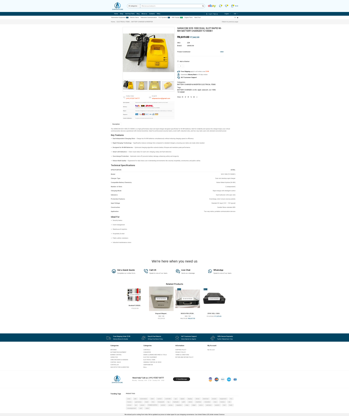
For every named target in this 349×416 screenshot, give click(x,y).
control (160, 398)
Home (113, 22)
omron (129, 405)
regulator (179, 405)
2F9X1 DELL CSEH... (214, 313)
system (217, 405)
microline (207, 402)
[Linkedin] (237, 17)
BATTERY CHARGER (184, 90)
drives (197, 398)
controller (168, 398)
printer (163, 405)
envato (214, 398)
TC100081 (181, 92)
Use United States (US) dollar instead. (207, 414)
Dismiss (221, 414)
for (231, 398)
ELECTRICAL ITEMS (123, 22)
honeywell (161, 402)
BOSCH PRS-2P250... (188, 313)
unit (141, 408)
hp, (168, 402)
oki (229, 402)
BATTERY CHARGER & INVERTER (142, 22)
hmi (153, 402)
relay (186, 405)
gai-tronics (138, 402)
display (190, 398)
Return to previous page (230, 22)
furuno (129, 402)
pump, (171, 405)
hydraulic (175, 402)
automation (143, 398)
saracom (205, 90)
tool (224, 405)
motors (222, 402)
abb (135, 398)
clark (152, 398)
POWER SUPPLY (152, 405)
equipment (223, 398)
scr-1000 (212, 90)
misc (215, 402)
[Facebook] (235, 17)
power (142, 405)
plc (136, 405)
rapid (199, 90)
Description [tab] (116, 124)
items (190, 402)
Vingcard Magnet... (161, 313)
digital (182, 398)
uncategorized (131, 408)
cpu (176, 398)
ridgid (193, 405)
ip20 (183, 402)
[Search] (203, 6)
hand (146, 402)
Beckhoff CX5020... (135, 305)
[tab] (116, 124)
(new (128, 398)
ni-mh (194, 90)
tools (230, 405)
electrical (205, 398)
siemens (208, 405)
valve (147, 408)
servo (200, 405)
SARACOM (190, 46)
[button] (220, 6)
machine (198, 402)
